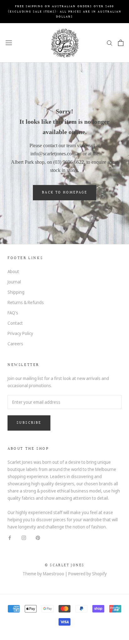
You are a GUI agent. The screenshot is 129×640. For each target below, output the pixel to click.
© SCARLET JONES (65, 565)
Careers (15, 344)
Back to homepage (64, 193)
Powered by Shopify (87, 574)
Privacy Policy (20, 333)
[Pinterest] (38, 537)
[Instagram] (24, 537)
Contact (15, 323)
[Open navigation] (9, 42)
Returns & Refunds (26, 302)
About (13, 271)
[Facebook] (10, 537)
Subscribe (29, 423)
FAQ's (13, 313)
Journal (14, 282)
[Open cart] (120, 43)
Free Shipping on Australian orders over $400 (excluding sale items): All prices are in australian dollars (64, 11)
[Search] (109, 42)
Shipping (16, 292)
